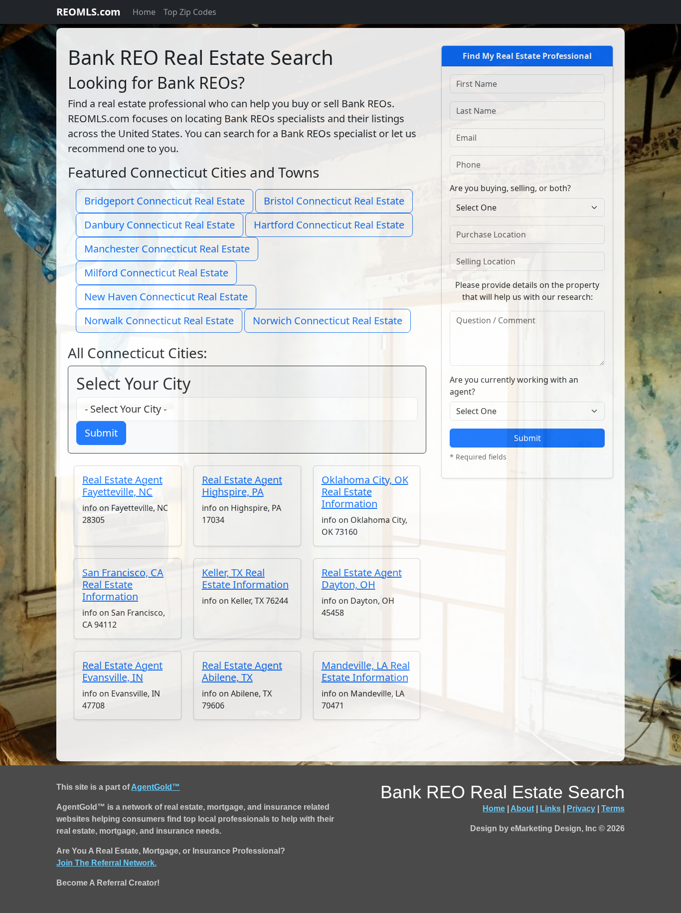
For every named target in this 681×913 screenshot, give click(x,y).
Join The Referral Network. (106, 863)
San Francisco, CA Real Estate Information (123, 584)
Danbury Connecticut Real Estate (159, 224)
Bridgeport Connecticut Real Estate (164, 201)
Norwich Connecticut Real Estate (327, 320)
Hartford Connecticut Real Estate (329, 224)
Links (550, 808)
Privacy (581, 808)
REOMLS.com (88, 11)
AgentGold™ (155, 787)
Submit (101, 433)
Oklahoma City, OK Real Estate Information (365, 491)
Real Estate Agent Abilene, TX (242, 671)
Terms (613, 808)
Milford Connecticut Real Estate (156, 272)
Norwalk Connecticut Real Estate (159, 320)
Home (144, 11)
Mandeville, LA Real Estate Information (366, 671)
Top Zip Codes (190, 11)
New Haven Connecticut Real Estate (166, 296)
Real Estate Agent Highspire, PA (242, 485)
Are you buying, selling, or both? (510, 188)
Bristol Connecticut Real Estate (334, 201)
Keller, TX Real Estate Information (245, 578)
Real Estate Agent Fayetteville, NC (122, 485)
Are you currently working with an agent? (514, 385)
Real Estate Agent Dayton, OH (362, 578)
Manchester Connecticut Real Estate (167, 248)
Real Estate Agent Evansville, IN (122, 671)
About (522, 808)
